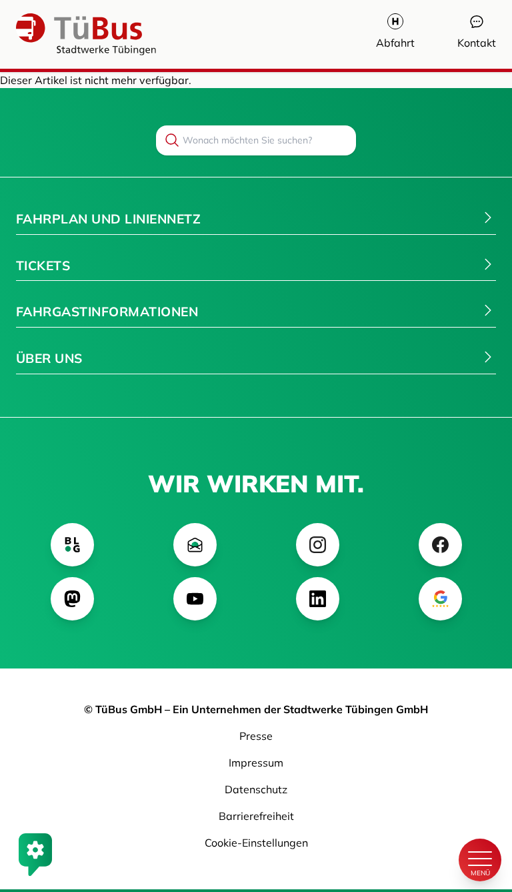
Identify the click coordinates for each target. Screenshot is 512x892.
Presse (256, 736)
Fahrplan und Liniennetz (108, 219)
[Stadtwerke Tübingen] (56, 34)
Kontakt (476, 42)
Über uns (49, 358)
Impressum (256, 762)
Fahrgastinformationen (107, 312)
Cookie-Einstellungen (256, 842)
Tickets (43, 266)
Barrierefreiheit (256, 816)
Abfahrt (395, 42)
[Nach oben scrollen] (480, 814)
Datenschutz (256, 789)
